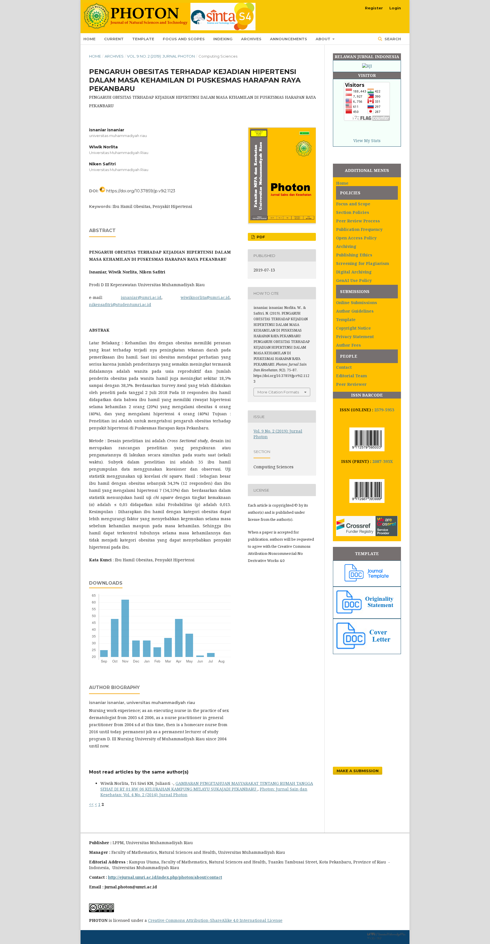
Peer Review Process (358, 221)
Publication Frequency (359, 229)
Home (89, 39)
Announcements (288, 39)
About (323, 39)
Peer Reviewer (351, 384)
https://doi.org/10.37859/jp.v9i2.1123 (140, 190)
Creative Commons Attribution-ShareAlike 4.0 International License (215, 920)
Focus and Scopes (184, 39)
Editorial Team (351, 375)
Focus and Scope (353, 203)
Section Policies (352, 212)
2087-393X (382, 461)
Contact (344, 367)
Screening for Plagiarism (362, 263)
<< (91, 804)
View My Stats (367, 140)
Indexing (223, 39)
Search (392, 39)
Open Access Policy (356, 238)
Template (143, 39)
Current (114, 39)
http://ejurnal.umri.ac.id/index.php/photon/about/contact (165, 877)
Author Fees (348, 345)
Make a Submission (358, 770)
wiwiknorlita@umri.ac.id (205, 297)
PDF (260, 237)
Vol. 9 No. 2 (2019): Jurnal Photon (161, 56)
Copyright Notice (353, 328)
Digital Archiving (354, 272)
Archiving (346, 246)
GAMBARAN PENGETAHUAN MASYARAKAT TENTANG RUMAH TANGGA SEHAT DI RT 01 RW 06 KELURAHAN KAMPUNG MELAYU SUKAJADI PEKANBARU (206, 786)
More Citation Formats (278, 392)
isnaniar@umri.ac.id (141, 297)
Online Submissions (356, 302)
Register (374, 8)
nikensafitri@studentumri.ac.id (120, 304)
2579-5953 (384, 409)
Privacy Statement (355, 336)
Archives (251, 39)
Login (395, 8)
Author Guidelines (355, 311)
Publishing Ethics (354, 255)
